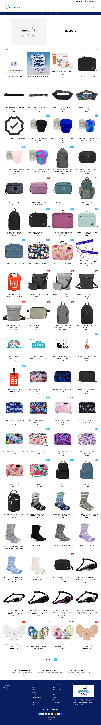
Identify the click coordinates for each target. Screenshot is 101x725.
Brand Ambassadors (36, 697)
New (40, 7)
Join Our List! (35, 702)
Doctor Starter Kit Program (59, 690)
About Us (34, 692)
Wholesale (55, 687)
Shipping (55, 697)
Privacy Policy (56, 702)
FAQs (33, 690)
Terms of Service (57, 700)
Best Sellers (47, 7)
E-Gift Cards (35, 695)
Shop (54, 7)
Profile (33, 705)
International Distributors (59, 685)
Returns (55, 695)
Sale (61, 7)
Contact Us (34, 687)
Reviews (34, 700)
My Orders (34, 685)
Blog (54, 692)
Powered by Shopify (50, 719)
